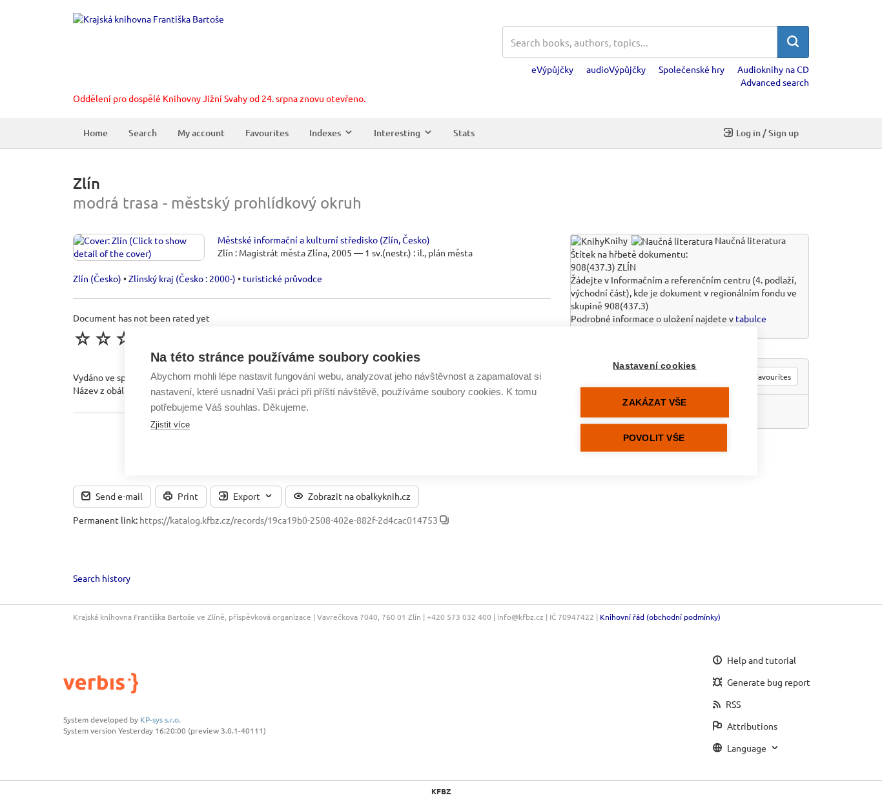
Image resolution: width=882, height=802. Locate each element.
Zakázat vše (654, 402)
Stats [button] (464, 133)
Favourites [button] (267, 133)
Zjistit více (170, 424)
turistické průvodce (282, 278)
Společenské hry (691, 69)
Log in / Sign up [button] (767, 133)
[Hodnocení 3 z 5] (124, 338)
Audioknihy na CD (773, 69)
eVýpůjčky (552, 69)
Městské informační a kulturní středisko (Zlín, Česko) (324, 239)
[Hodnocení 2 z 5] (103, 338)
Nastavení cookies (654, 366)
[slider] (124, 338)
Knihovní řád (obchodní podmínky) (660, 617)
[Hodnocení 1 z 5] (82, 338)
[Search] (793, 42)
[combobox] (639, 42)
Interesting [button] (397, 133)
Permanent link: (105, 520)
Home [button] (95, 133)
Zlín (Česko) (97, 278)
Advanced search (775, 82)
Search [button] (142, 133)
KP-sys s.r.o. (160, 719)
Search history (101, 578)
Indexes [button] (325, 133)
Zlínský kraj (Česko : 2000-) (182, 278)
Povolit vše (653, 438)
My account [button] (201, 133)
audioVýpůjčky (616, 69)
